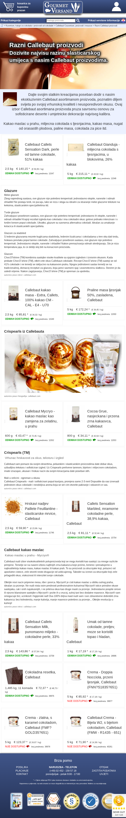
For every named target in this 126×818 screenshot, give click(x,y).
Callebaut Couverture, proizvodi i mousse (74, 26)
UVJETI (104, 774)
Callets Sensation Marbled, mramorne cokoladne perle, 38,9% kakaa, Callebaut (92, 514)
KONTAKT (22, 774)
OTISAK (103, 767)
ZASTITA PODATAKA (104, 770)
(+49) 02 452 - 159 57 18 (63, 770)
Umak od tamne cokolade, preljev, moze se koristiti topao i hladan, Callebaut (91, 632)
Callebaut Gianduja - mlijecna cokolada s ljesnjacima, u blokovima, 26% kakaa (93, 154)
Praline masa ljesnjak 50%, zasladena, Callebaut (104, 295)
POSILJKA (22, 767)
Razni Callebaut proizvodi (106, 26)
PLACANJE (22, 770)
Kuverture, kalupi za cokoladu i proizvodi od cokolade (29, 26)
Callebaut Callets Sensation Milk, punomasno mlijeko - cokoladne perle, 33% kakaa (31, 632)
